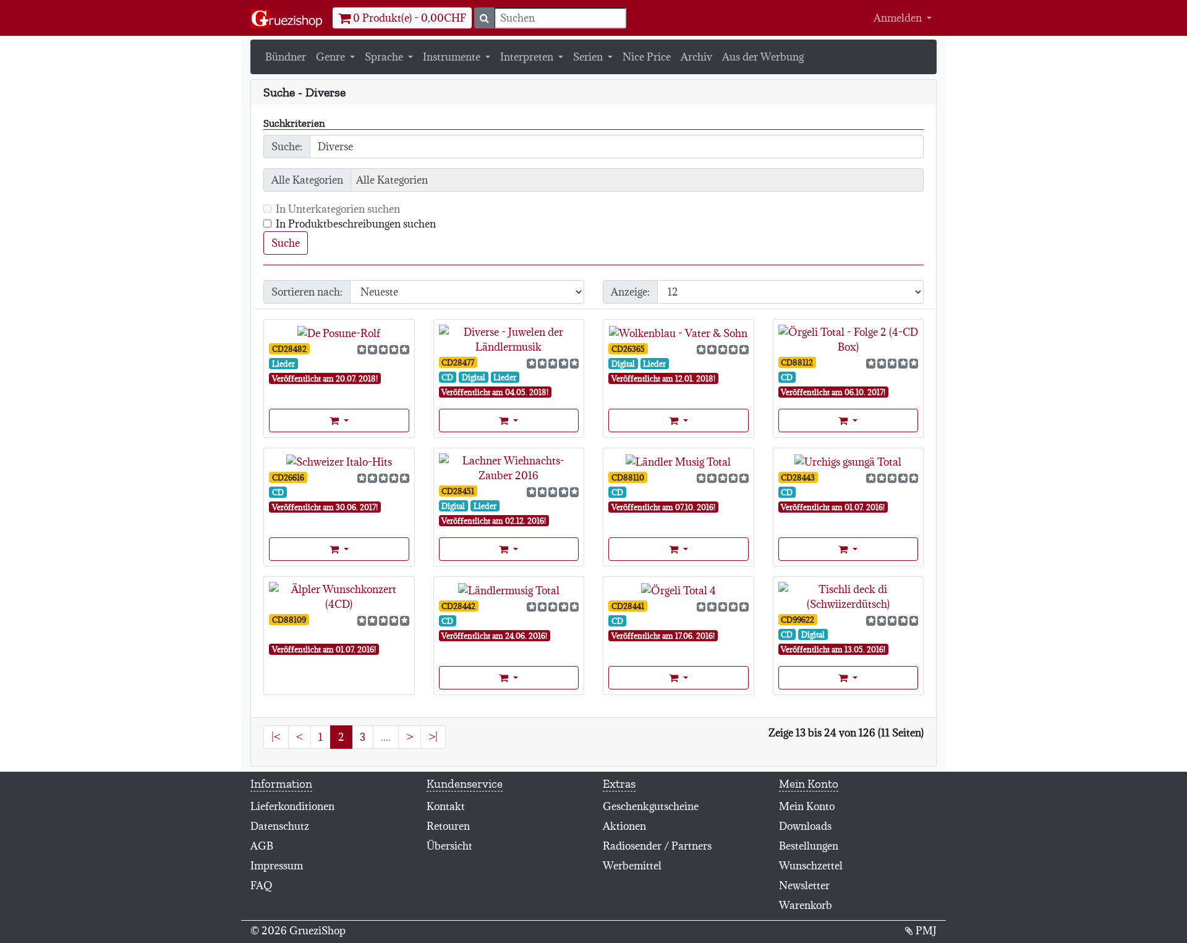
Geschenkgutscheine (651, 806)
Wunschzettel (811, 866)
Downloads (805, 826)
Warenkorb (805, 905)
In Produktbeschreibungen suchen (356, 224)
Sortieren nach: (306, 292)
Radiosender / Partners (657, 846)
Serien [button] (589, 57)
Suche (285, 243)
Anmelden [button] (899, 18)
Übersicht (449, 846)
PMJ (925, 930)
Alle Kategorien (307, 180)
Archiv (696, 57)
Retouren (448, 826)
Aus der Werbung (763, 57)
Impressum (276, 866)
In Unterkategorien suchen (338, 209)
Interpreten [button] (528, 57)
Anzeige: (630, 292)
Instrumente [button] (453, 57)
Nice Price (647, 57)
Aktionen (624, 826)
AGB (261, 846)
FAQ (261, 885)
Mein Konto (807, 806)
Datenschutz (279, 826)
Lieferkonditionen (292, 806)
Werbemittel (632, 866)
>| (433, 737)
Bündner (285, 57)
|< (276, 737)
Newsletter (804, 885)
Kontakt (446, 806)
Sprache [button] (385, 57)
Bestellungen (808, 846)
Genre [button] (331, 57)
